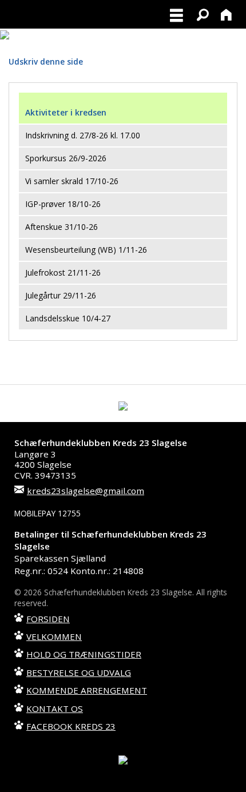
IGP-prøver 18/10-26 (63, 203)
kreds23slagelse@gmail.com (85, 490)
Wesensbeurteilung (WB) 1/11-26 (86, 249)
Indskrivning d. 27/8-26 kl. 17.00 (82, 135)
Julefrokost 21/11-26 (63, 272)
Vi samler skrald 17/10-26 (71, 181)
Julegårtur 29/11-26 (60, 295)
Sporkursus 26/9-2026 (65, 158)
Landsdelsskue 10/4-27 (67, 318)
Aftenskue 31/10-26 (61, 226)
